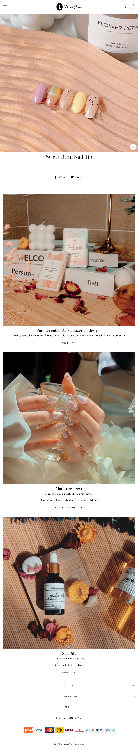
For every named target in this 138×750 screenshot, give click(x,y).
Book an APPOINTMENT (69, 507)
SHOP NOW (69, 672)
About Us (69, 685)
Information (69, 696)
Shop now (69, 343)
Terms (69, 707)
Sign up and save (69, 718)
